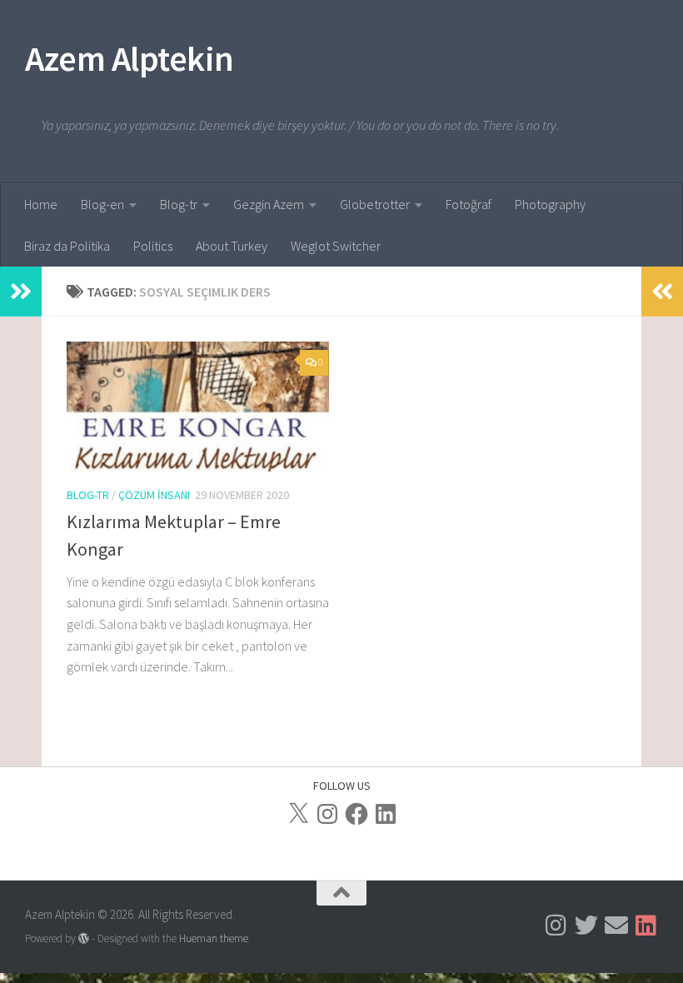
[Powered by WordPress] (83, 938)
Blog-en (102, 204)
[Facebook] (356, 814)
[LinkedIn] (385, 814)
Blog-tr (178, 204)
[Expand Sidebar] (21, 292)
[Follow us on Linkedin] (646, 925)
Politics (152, 245)
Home (40, 204)
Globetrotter (375, 204)
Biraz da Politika (67, 245)
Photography (550, 204)
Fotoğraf (468, 204)
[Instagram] (327, 814)
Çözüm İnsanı (154, 494)
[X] (298, 814)
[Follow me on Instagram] (556, 925)
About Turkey (231, 245)
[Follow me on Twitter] (586, 925)
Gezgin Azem (268, 204)
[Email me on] (616, 925)
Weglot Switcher (336, 245)
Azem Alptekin (129, 58)
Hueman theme (213, 938)
